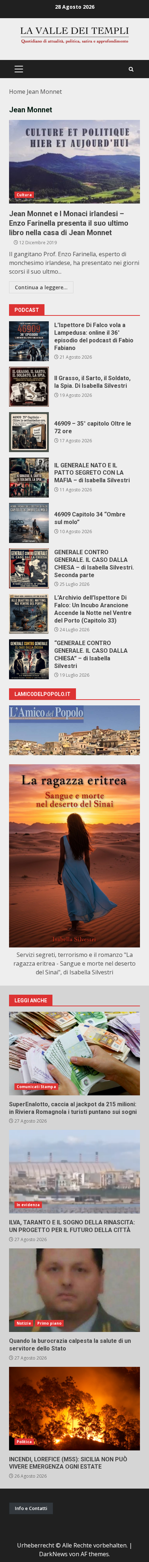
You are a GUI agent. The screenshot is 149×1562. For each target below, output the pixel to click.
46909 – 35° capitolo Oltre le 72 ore (29, 432)
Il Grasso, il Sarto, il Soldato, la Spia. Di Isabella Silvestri (29, 387)
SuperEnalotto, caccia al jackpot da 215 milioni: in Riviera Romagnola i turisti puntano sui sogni (74, 1053)
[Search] (131, 69)
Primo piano (49, 1323)
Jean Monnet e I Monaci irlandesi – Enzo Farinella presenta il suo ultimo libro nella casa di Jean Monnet (74, 162)
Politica (24, 1441)
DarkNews (53, 1554)
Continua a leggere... (41, 287)
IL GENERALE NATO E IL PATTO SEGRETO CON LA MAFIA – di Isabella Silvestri (29, 478)
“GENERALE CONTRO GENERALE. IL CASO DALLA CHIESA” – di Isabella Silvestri (29, 659)
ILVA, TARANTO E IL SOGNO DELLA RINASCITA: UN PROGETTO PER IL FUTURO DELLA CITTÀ (74, 1171)
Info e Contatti (31, 1508)
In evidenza (28, 1204)
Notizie (24, 1323)
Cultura (24, 194)
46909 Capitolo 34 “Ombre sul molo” (29, 523)
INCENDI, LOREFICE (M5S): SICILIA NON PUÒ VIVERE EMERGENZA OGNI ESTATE (74, 1408)
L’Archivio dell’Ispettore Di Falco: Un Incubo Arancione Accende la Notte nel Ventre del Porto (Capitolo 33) (29, 614)
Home (17, 92)
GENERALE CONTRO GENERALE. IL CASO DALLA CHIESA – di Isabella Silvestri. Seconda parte (29, 568)
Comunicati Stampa (36, 1086)
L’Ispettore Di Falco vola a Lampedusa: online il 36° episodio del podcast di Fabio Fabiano (29, 341)
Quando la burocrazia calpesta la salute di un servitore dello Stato (74, 1290)
